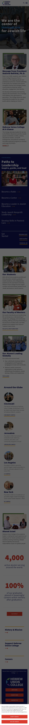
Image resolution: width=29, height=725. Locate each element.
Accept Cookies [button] (14, 716)
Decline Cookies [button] (14, 721)
